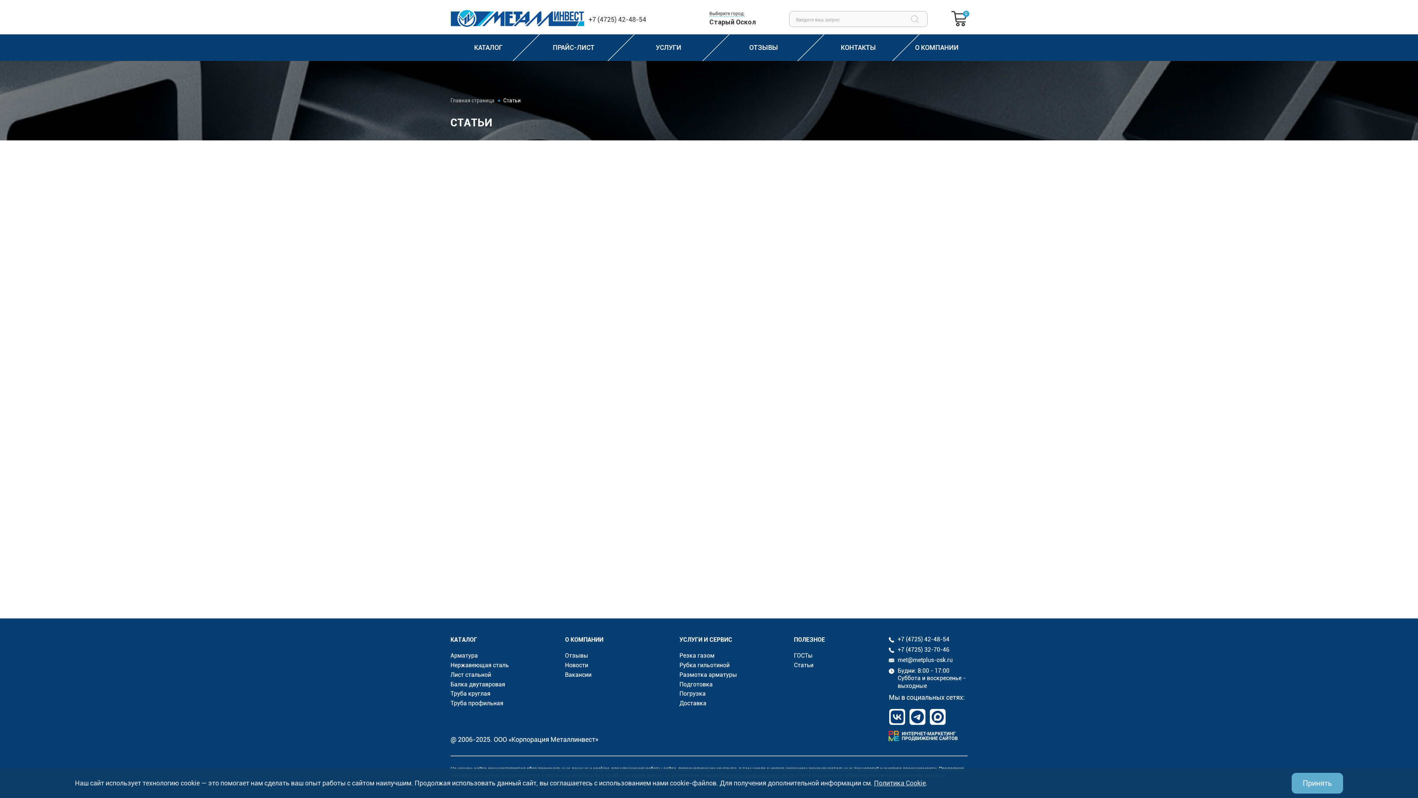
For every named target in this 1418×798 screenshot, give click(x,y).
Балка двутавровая (478, 684)
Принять (1317, 783)
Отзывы (576, 655)
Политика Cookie (900, 783)
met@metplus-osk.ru (925, 660)
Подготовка (696, 684)
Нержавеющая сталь (480, 665)
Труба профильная (477, 703)
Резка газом (697, 655)
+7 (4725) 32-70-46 (923, 649)
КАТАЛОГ (464, 639)
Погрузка (692, 693)
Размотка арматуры (708, 674)
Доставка (692, 703)
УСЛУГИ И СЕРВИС (705, 639)
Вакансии (578, 674)
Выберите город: (727, 13)
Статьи (804, 665)
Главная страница (472, 100)
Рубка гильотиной (704, 665)
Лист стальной (471, 674)
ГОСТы (803, 655)
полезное (809, 639)
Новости (576, 665)
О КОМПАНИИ (584, 639)
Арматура (464, 655)
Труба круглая (470, 693)
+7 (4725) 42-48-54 (617, 19)
